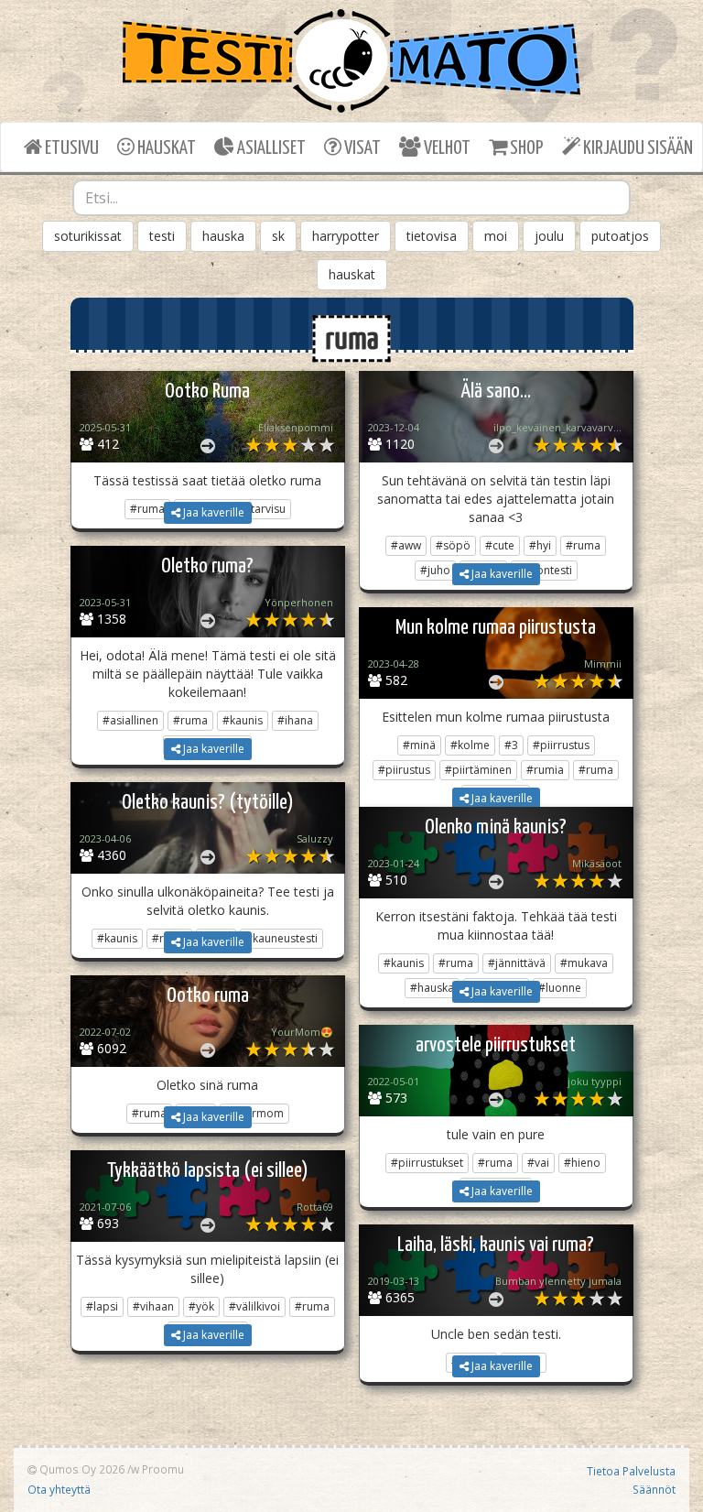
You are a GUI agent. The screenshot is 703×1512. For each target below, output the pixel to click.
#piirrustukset (427, 1162)
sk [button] (278, 236)
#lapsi (102, 1306)
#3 (511, 745)
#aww (406, 545)
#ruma (583, 545)
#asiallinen (130, 720)
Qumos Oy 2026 (80, 1469)
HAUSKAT (165, 148)
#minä (419, 745)
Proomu (163, 1469)
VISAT (361, 148)
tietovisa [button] (431, 236)
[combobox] (351, 197)
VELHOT (445, 148)
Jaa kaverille (212, 512)
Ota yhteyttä (59, 1489)
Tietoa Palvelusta (631, 1470)
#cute (499, 545)
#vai (538, 1162)
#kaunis (242, 720)
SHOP (525, 148)
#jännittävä (517, 963)
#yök (201, 1306)
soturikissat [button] (88, 236)
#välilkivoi (254, 1306)
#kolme (470, 745)
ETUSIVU (70, 148)
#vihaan (153, 1306)
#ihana (295, 720)
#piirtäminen (478, 770)
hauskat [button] (352, 274)
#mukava (584, 963)
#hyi (540, 545)
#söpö (453, 545)
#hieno (582, 1162)
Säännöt (654, 1489)
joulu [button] (549, 236)
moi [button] (495, 236)
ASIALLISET (270, 148)
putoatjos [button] (620, 236)
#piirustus (404, 770)
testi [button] (162, 236)
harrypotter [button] (345, 236)
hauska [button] (223, 236)
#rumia (545, 770)
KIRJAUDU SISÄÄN (636, 148)
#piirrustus (561, 745)
